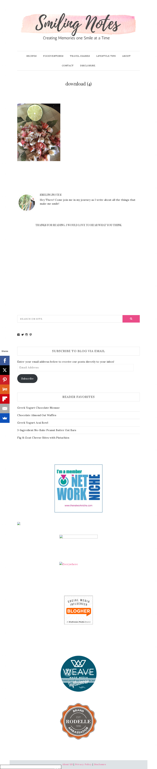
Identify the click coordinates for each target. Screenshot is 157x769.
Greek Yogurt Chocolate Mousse (38, 407)
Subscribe (27, 378)
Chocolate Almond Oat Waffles (36, 415)
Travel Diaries (80, 55)
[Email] (5, 408)
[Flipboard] (5, 399)
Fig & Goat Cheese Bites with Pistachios (43, 437)
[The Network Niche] (78, 488)
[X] (5, 370)
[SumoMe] (5, 418)
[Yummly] (5, 389)
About (126, 55)
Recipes (31, 55)
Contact (68, 65)
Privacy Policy (83, 764)
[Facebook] (5, 360)
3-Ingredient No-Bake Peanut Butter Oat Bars (46, 430)
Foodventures (53, 55)
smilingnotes (50, 195)
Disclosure (87, 65)
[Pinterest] (5, 379)
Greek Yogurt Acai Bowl (32, 422)
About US (67, 764)
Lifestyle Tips (106, 55)
